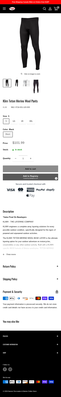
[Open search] (44, 8)
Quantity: (7, 158)
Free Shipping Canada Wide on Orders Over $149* (30, 2)
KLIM (5, 107)
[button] (30, 177)
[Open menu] (4, 8)
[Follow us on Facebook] (5, 369)
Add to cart (30, 169)
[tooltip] (56, 178)
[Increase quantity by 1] (31, 158)
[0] (56, 8)
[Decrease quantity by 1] (16, 158)
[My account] (50, 8)
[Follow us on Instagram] (10, 369)
